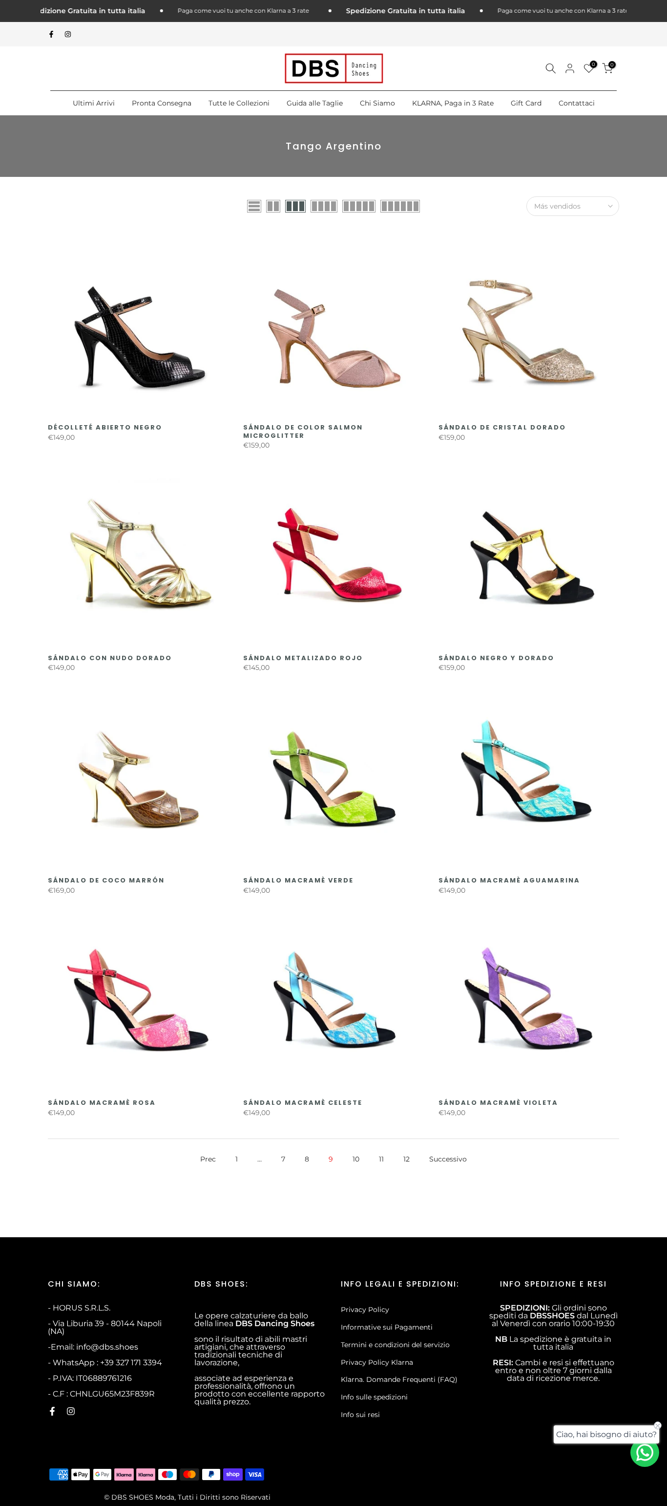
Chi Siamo (377, 103)
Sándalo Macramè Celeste (302, 1102)
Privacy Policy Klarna (377, 1362)
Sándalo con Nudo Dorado (110, 658)
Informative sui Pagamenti (387, 1327)
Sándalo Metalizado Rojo (303, 658)
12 (406, 1159)
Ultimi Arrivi (94, 103)
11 (381, 1159)
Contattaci (577, 103)
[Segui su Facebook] (51, 34)
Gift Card (526, 103)
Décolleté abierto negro (105, 427)
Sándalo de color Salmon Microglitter (303, 431)
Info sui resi (360, 1414)
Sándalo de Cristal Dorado (502, 427)
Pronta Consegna (161, 103)
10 (356, 1159)
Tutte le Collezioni (239, 103)
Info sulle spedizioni (374, 1397)
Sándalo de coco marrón (106, 880)
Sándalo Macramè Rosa (102, 1102)
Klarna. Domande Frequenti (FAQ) (399, 1379)
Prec (208, 1159)
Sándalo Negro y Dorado (496, 658)
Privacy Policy (365, 1309)
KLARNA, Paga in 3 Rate (453, 103)
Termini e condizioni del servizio (395, 1344)
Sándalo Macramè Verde (298, 880)
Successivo (448, 1159)
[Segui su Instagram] (67, 34)
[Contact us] (644, 1452)
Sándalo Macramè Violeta (498, 1102)
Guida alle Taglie (315, 103)
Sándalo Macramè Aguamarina (509, 880)
